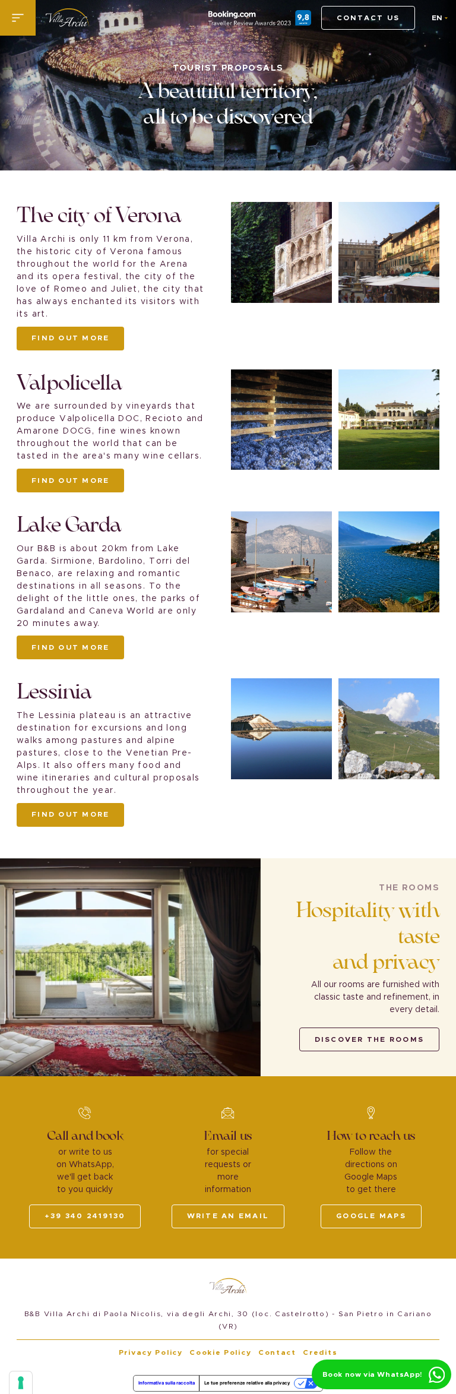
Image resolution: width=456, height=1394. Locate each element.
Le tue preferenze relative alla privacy (247, 1383)
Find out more (70, 338)
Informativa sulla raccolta (166, 1383)
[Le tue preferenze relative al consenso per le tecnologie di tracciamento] (21, 1382)
